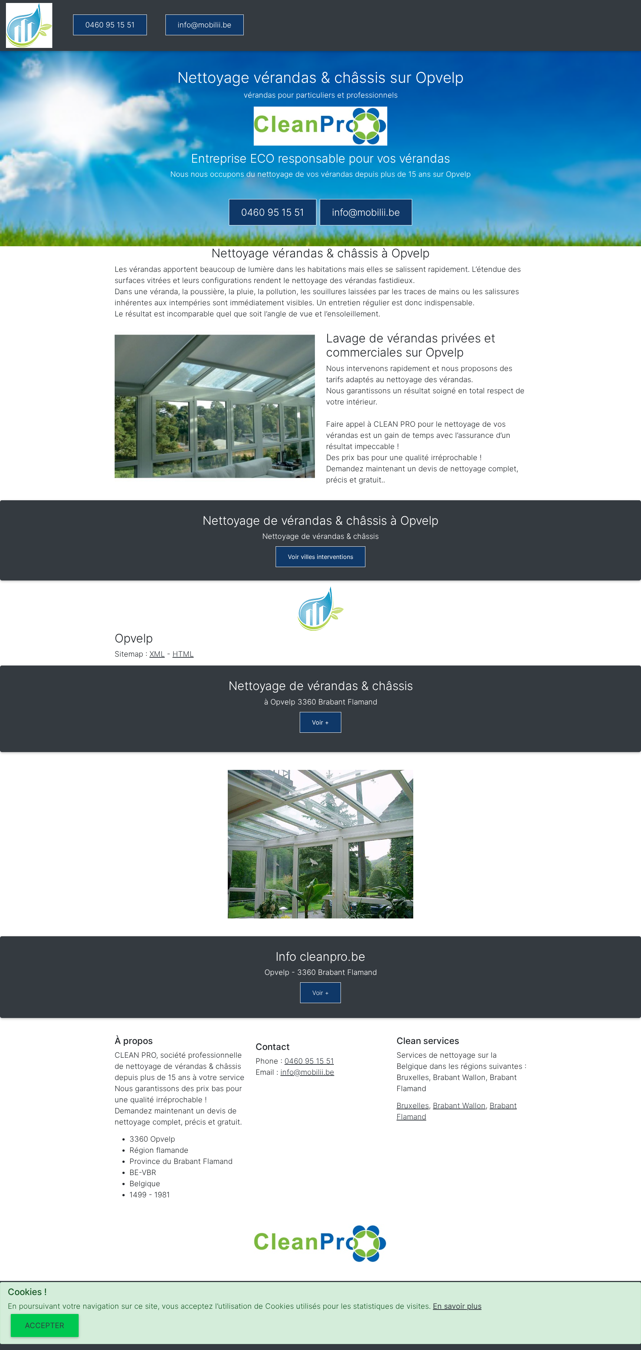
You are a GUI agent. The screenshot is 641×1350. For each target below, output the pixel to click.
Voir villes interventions (320, 556)
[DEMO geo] (29, 25)
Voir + (320, 722)
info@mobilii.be (204, 24)
